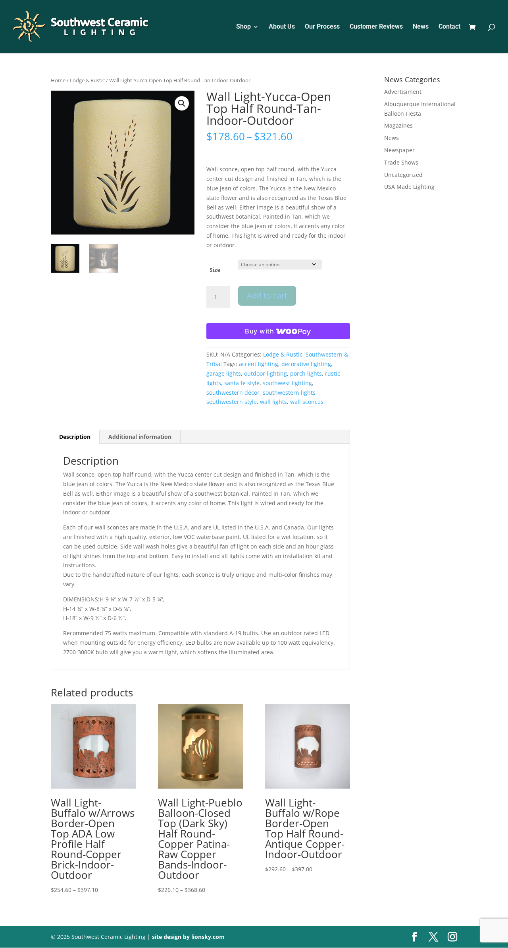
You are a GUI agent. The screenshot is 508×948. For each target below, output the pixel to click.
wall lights (273, 401)
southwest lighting (287, 383)
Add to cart (267, 295)
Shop (243, 27)
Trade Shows (401, 162)
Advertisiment (402, 91)
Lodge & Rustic (87, 80)
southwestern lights (289, 392)
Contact (449, 27)
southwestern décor (233, 392)
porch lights (306, 373)
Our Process (322, 27)
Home (58, 80)
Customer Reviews (376, 27)
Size (215, 269)
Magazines (398, 125)
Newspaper (399, 150)
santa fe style (242, 383)
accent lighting (258, 364)
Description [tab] (74, 436)
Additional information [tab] (139, 436)
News (421, 27)
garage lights (223, 373)
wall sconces (306, 401)
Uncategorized (403, 174)
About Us (282, 27)
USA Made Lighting (409, 186)
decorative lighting (306, 364)
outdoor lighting (265, 373)
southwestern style (231, 401)
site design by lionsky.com (188, 936)
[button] (182, 103)
